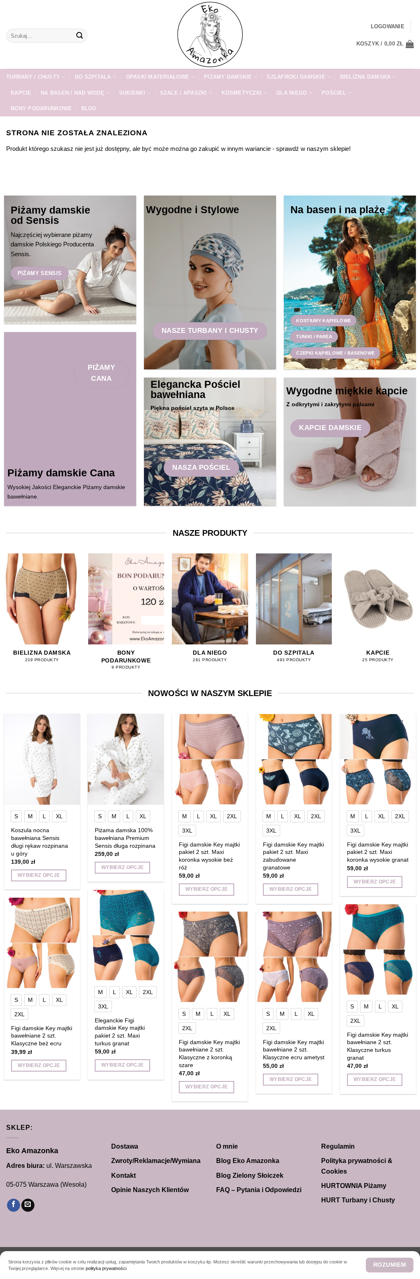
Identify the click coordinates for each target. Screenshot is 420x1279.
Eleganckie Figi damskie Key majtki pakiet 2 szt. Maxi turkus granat (120, 1032)
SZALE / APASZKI (183, 93)
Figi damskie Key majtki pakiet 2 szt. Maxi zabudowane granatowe (293, 856)
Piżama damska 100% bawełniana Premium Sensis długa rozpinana (125, 838)
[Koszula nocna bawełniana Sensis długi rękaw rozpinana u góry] (42, 759)
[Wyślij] (80, 36)
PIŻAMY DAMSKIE (228, 77)
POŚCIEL (334, 93)
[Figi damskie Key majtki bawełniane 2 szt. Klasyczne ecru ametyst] (294, 956)
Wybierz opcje (39, 875)
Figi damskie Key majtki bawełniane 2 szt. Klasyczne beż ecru (41, 1036)
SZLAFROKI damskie (296, 77)
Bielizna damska (365, 77)
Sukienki (132, 93)
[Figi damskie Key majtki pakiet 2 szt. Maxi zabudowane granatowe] (294, 759)
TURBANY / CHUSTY (33, 77)
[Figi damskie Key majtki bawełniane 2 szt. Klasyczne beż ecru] (42, 942)
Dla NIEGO (291, 93)
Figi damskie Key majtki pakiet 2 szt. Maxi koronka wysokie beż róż (209, 856)
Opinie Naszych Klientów (150, 1189)
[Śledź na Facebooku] (13, 1205)
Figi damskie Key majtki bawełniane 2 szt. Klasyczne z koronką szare (209, 1053)
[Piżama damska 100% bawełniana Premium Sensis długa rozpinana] (126, 759)
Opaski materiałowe (157, 77)
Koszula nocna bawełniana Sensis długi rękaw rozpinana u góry (39, 841)
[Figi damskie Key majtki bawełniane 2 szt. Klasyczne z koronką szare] (210, 956)
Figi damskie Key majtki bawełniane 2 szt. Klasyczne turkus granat (377, 1046)
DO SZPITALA (93, 77)
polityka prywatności (106, 1268)
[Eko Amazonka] (210, 34)
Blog (89, 108)
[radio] (16, 816)
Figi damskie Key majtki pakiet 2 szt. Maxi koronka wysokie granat (378, 852)
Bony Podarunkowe (41, 108)
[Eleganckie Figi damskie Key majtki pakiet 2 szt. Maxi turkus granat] (126, 935)
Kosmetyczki (241, 93)
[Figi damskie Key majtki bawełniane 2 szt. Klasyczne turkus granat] (378, 949)
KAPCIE (21, 93)
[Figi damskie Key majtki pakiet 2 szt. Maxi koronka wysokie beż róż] (210, 759)
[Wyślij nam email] (27, 1205)
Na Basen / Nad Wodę (72, 93)
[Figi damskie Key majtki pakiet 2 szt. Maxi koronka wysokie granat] (378, 759)
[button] (387, 26)
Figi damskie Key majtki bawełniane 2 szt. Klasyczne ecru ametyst (293, 1050)
